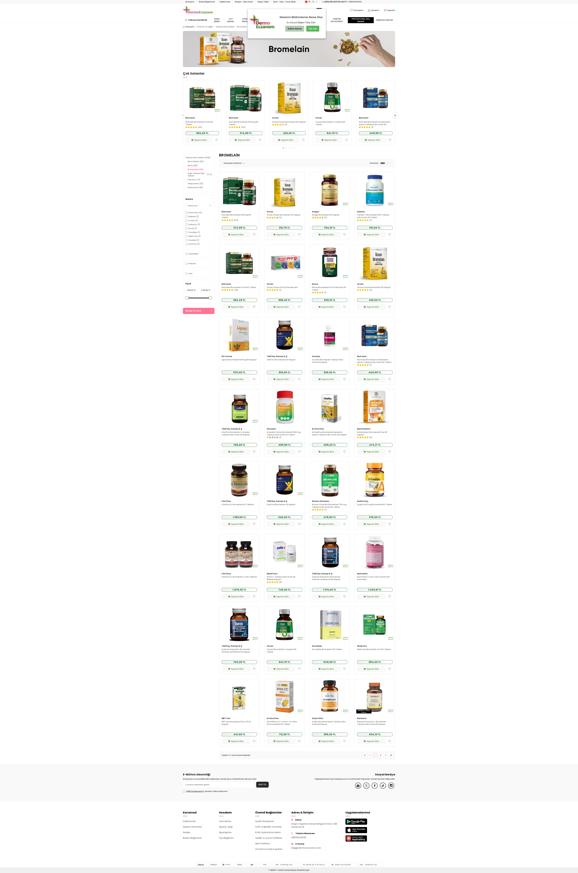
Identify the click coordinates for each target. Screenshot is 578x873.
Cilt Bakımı (230, 20)
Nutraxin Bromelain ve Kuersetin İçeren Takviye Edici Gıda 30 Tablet (374, 123)
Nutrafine (362, 574)
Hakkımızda (225, 1)
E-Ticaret (279, 870)
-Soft (271, 870)
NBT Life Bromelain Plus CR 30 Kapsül (236, 723)
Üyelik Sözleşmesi (264, 821)
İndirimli (192, 263)
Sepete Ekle (200, 140)
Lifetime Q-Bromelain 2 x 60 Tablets (239, 577)
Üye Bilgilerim (226, 837)
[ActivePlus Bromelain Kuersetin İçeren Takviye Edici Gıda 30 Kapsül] (330, 407)
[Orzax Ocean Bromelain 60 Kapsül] (289, 97)
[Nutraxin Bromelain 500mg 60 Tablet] (246, 97)
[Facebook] (375, 787)
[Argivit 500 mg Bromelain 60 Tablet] (375, 480)
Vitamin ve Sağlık (205, 27)
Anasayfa (189, 1)
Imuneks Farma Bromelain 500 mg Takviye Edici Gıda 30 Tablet (284, 433)
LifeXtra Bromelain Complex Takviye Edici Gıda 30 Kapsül (236, 433)
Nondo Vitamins (320, 501)
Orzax (275, 118)
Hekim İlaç (362, 501)
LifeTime (226, 501)
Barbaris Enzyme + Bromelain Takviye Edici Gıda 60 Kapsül (371, 723)
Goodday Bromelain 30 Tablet (327, 649)
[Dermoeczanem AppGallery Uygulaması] (361, 838)
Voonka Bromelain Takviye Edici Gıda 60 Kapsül (327, 361)
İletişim (186, 832)
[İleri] (386, 755)
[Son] (391, 755)
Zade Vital (317, 718)
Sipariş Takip (226, 826)
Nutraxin (190, 118)
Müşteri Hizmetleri (192, 826)
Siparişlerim (225, 832)
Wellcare (362, 646)
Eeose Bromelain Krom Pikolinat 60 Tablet (329, 288)
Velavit (361, 212)
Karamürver (195, 187)
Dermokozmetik (384, 20)
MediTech (272, 574)
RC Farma (227, 356)
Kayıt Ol (262, 784)
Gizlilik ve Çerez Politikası (268, 837)
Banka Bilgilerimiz (207, 1)
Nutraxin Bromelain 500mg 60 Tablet (243, 123)
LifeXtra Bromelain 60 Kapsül (281, 360)
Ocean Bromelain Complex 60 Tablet (330, 123)
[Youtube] (358, 787)
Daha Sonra (295, 28)
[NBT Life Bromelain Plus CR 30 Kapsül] (239, 697)
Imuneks (271, 429)
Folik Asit (194, 179)
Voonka (316, 356)
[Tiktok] (383, 787)
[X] (366, 787)
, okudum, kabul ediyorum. (207, 791)
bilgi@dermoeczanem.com (306, 847)
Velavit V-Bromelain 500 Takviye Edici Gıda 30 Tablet (373, 216)
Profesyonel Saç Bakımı (361, 20)
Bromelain (195, 169)
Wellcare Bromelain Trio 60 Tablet (374, 649)
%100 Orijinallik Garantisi (268, 826)
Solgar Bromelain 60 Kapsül (325, 215)
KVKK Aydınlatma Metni (268, 832)
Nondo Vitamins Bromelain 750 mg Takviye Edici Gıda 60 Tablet (329, 505)
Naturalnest (363, 429)
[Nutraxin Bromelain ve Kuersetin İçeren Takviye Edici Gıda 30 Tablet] (376, 97)
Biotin (193, 165)
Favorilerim (225, 821)
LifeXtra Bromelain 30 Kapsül (281, 504)
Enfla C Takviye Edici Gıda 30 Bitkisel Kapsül (281, 578)
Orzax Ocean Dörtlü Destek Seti (282, 287)
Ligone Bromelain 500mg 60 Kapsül (239, 360)
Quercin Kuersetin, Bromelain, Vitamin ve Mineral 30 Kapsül (236, 650)
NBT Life (226, 718)
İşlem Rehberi (262, 843)
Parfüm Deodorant (337, 20)
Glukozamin (195, 183)
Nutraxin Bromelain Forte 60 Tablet (199, 123)
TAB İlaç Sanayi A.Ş (277, 356)
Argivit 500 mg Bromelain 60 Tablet (374, 504)
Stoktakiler (193, 254)
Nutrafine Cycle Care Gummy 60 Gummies (373, 578)
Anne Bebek (217, 20)
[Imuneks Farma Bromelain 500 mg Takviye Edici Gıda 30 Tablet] (284, 407)
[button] (283, 148)
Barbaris (362, 718)
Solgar (315, 212)
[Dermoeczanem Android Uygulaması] (361, 822)
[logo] (198, 10)
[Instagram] (391, 787)
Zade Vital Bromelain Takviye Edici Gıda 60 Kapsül (329, 723)
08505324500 (298, 837)
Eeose (315, 284)
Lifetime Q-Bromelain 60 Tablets (238, 504)
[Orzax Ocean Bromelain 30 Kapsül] (284, 190)
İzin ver (313, 28)
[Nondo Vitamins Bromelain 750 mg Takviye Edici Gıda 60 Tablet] (330, 480)
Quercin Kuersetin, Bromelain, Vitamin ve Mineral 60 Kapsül (326, 578)
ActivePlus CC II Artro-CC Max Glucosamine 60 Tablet (282, 723)
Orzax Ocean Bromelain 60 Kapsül (289, 122)
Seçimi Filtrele (193, 310)
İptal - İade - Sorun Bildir (284, 1)
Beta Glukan (196, 161)
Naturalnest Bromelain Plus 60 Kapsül (372, 433)
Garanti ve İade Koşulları (268, 849)
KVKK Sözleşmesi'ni (195, 791)
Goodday (317, 646)
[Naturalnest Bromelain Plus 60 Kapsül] (375, 407)
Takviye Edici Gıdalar (225, 27)
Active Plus (318, 429)
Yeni (190, 273)
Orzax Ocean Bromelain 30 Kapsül (283, 215)
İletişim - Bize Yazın (244, 1)
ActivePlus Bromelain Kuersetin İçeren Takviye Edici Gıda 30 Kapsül (329, 433)
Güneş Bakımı (245, 20)
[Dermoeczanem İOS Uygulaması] (361, 830)
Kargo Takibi (263, 1)
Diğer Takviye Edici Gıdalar (200, 174)
